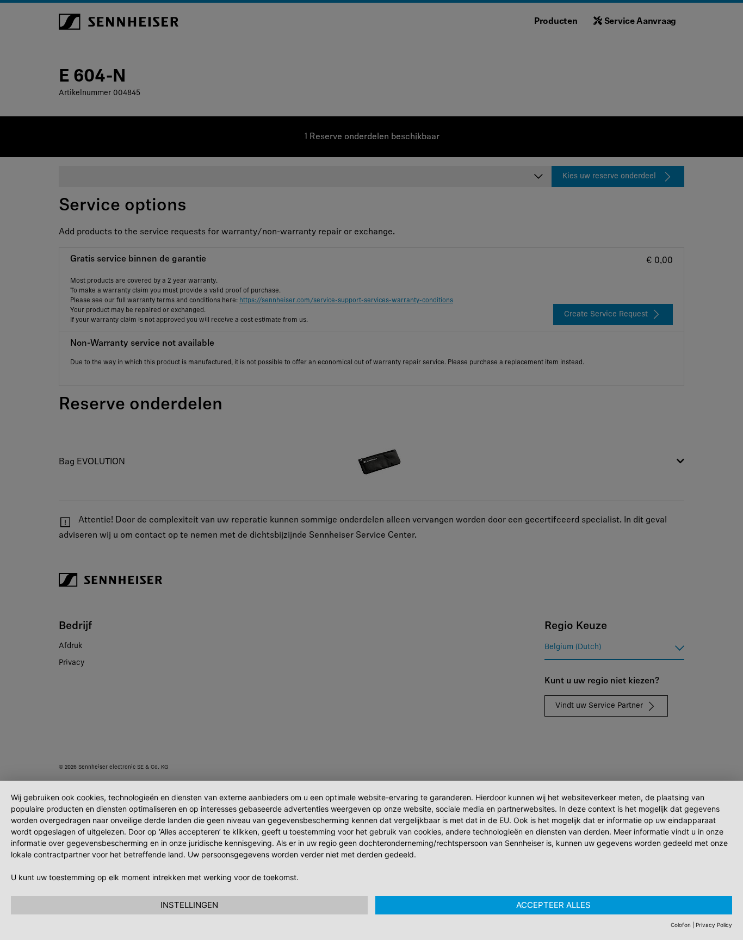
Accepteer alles (553, 905)
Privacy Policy (714, 925)
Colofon (681, 925)
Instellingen (189, 905)
